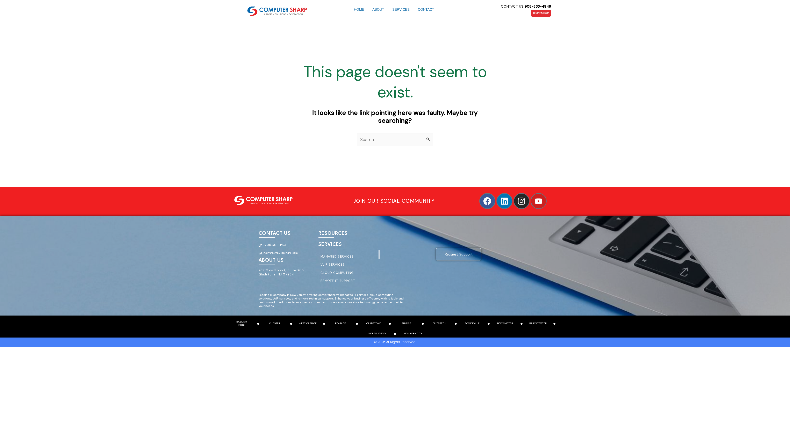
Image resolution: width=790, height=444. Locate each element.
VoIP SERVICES (333, 264)
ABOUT (378, 10)
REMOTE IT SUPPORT (338, 281)
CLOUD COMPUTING (337, 273)
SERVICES (401, 10)
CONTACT (426, 10)
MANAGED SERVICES (337, 256)
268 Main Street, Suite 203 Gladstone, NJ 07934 (281, 272)
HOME (359, 10)
